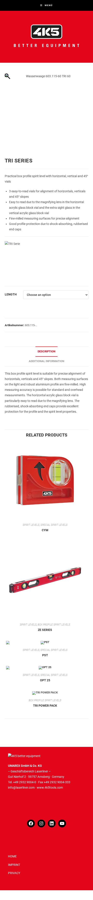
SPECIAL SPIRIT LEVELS (53, 524)
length (11, 294)
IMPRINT (14, 864)
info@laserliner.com (21, 787)
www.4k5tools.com (50, 787)
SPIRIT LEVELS (31, 524)
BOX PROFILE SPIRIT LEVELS (54, 624)
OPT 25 (45, 680)
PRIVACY (14, 873)
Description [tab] (46, 351)
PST (45, 655)
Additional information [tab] (46, 361)
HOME (12, 856)
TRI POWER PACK (45, 705)
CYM (45, 530)
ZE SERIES (45, 630)
